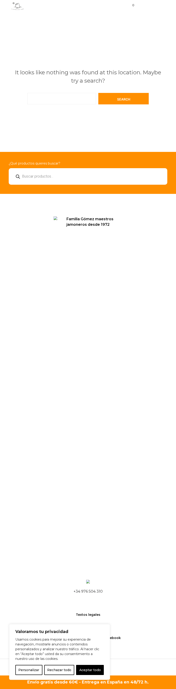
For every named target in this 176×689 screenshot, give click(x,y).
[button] (130, 5)
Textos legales (88, 615)
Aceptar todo (90, 670)
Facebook (112, 638)
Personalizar (28, 670)
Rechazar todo (59, 670)
